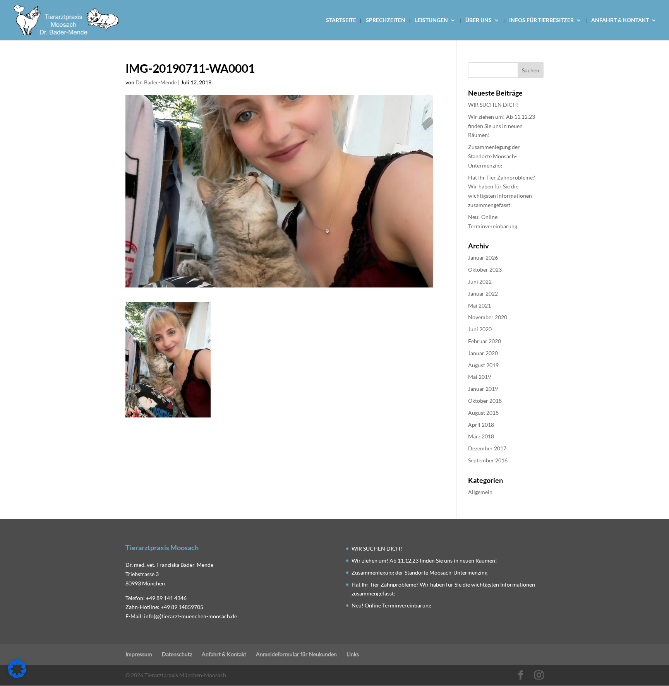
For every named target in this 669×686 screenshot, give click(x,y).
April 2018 (481, 424)
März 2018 (481, 436)
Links (353, 654)
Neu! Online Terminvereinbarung (391, 605)
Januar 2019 (483, 388)
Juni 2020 (480, 329)
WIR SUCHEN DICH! (493, 104)
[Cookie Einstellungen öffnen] (17, 676)
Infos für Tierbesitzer (541, 20)
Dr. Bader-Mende (156, 82)
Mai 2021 (479, 305)
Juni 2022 (480, 281)
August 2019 (483, 365)
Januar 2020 (483, 353)
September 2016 (488, 460)
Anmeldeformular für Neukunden (296, 654)
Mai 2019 (479, 376)
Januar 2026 (483, 257)
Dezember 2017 (487, 448)
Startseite (341, 20)
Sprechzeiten (385, 20)
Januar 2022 (483, 293)
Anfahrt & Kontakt (620, 20)
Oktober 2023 (485, 269)
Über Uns (478, 20)
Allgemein (480, 492)
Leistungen (431, 20)
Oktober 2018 (485, 400)
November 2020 (487, 317)
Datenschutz (177, 654)
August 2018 (483, 412)
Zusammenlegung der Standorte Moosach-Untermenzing (494, 156)
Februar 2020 (484, 341)
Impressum (138, 654)
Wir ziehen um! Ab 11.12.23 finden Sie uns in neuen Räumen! (501, 126)
